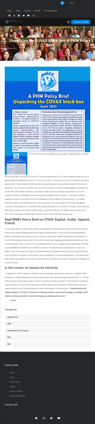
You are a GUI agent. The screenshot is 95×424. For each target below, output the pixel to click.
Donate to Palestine (17, 396)
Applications (12, 317)
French (10, 223)
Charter (13, 387)
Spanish (84, 219)
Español (37, 11)
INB (8, 344)
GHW (9, 324)
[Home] (14, 21)
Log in (72, 3)
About (12, 377)
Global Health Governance (17, 330)
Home (7, 56)
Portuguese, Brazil (50, 11)
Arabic (18, 11)
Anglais (13, 300)
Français (27, 11)
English (9, 11)
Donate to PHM (81, 22)
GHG (9, 337)
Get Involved (15, 382)
